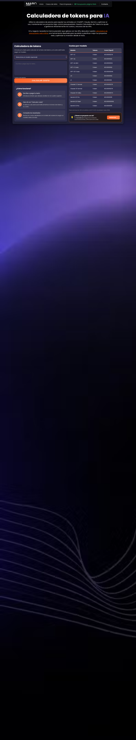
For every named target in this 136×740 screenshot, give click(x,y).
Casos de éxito (51, 4)
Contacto (104, 4)
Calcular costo (40, 80)
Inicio (41, 4)
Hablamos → (113, 117)
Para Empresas (65, 4)
